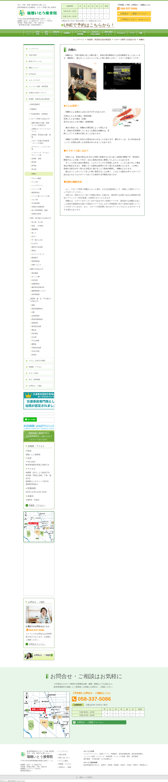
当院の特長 (62, 754)
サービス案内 (63, 761)
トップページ (63, 751)
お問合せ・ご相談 (64, 767)
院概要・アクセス (64, 764)
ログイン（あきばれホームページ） (13, 781)
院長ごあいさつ (64, 758)
